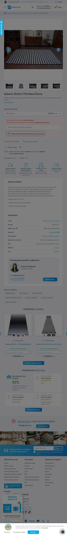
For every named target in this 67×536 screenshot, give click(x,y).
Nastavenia (7, 532)
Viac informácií (44, 527)
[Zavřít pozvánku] (63, 510)
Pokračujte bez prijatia (19, 532)
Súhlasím (33, 532)
